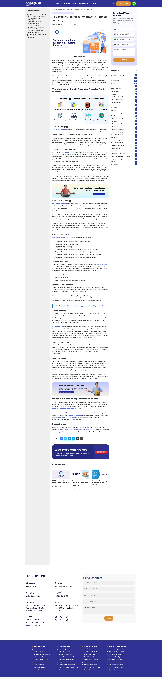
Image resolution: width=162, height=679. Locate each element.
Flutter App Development (66, 659)
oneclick (114, 151)
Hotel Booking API (117, 124)
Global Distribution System (92, 667)
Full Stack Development (41, 659)
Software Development (41, 649)
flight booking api (117, 159)
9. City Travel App (33, 32)
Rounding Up (31, 37)
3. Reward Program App (35, 21)
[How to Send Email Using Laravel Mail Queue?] (100, 474)
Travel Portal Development (92, 649)
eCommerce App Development (68, 667)
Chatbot (114, 110)
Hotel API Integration (118, 129)
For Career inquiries (33, 625)
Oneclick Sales (31, 586)
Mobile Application (61, 9)
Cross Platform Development (42, 662)
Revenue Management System (121, 156)
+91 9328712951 (32, 620)
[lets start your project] (80, 452)
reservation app (66, 152)
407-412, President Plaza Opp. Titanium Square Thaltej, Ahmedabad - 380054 (37, 608)
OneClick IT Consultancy (61, 24)
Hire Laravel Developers (116, 662)
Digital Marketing (117, 99)
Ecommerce (115, 91)
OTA (113, 161)
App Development (64, 646)
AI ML (113, 116)
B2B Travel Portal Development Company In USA (60, 482)
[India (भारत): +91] (115, 39)
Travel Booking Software (91, 657)
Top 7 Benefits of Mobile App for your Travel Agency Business (85, 306)
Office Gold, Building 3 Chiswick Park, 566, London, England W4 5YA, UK (66, 608)
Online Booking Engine (118, 132)
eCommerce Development (42, 657)
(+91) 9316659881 (33, 596)
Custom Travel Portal (90, 651)
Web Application (117, 86)
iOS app (72, 417)
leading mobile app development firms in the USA (76, 430)
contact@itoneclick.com (63, 586)
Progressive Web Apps (65, 662)
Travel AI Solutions (117, 134)
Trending (114, 107)
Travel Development (68, 13)
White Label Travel (89, 654)
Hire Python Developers (116, 665)
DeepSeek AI (116, 148)
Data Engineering (117, 89)
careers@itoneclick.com (35, 622)
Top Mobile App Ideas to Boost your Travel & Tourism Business (36, 15)
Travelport (115, 164)
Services (58, 3)
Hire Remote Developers (116, 667)
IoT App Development (65, 654)
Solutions (67, 3)
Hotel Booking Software (91, 659)
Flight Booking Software (91, 662)
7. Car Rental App (33, 29)
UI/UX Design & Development (42, 654)
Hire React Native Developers (117, 651)
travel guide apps (101, 264)
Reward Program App (60, 204)
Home (55, 9)
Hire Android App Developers (117, 649)
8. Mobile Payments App (35, 30)
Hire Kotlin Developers (115, 657)
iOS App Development (65, 651)
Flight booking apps (58, 237)
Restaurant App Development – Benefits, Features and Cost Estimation (80, 483)
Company (94, 3)
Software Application (118, 97)
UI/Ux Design (116, 126)
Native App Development (66, 657)
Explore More (37, 670)
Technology (115, 80)
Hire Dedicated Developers (117, 646)
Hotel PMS (115, 137)
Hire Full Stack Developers (116, 659)
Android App (62, 417)
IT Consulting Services (40, 667)
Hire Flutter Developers (116, 654)
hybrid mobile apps (75, 415)
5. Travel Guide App (34, 25)
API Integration (116, 102)
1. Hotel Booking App (34, 18)
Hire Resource (83, 3)
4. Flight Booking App (34, 23)
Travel (74, 3)
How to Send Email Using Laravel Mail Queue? (99, 481)
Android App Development (67, 649)
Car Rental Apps (58, 327)
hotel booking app (60, 130)
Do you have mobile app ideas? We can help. (36, 35)
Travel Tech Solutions (90, 646)
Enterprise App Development (67, 665)
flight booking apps (59, 409)
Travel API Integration (90, 665)
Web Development (117, 140)
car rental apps (72, 409)
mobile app (96, 67)
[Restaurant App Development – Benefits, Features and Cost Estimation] (80, 474)
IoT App (114, 121)
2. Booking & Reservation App (37, 20)
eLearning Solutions (117, 143)
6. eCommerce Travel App (36, 27)
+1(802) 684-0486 (61, 596)
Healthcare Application (118, 145)
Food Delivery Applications (120, 113)
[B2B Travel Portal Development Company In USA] (61, 474)
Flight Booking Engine (118, 118)
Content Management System (121, 153)
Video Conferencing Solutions (120, 105)
